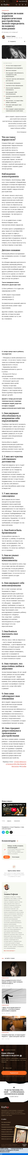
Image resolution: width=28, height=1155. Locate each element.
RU (4, 1)
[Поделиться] (24, 41)
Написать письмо (5, 1124)
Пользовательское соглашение (9, 1127)
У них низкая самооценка (13, 83)
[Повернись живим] (24, 1145)
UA (1, 1)
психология (17, 820)
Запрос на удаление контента (8, 1138)
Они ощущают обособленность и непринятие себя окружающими (15, 74)
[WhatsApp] (7, 832)
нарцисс (9, 820)
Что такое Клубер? (6, 1122)
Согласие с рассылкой (6, 1129)
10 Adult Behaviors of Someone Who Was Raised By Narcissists (16, 764)
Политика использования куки (8, 1136)
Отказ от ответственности (8, 1131)
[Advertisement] (14, 335)
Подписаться (14, 1073)
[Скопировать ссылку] (11, 832)
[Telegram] (3, 832)
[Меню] (1, 4)
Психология (5, 10)
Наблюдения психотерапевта (14, 68)
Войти (6, 857)
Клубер (23, 766)
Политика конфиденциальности (9, 1134)
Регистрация (15, 857)
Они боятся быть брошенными (14, 85)
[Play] (17, 1)
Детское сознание (11, 70)
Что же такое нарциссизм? (13, 65)
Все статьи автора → (9, 950)
